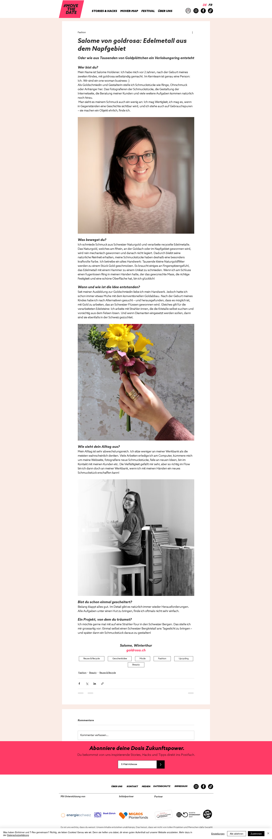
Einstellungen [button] (218, 833)
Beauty (136, 664)
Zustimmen (256, 833)
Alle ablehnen (236, 833)
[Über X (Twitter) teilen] (86, 683)
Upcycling (184, 658)
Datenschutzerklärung (18, 835)
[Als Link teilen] (102, 683)
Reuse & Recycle (91, 658)
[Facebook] (203, 10)
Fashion (162, 658)
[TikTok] (210, 10)
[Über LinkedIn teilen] (94, 683)
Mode (143, 658)
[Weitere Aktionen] (192, 32)
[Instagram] (195, 10)
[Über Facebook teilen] (79, 683)
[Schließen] (268, 833)
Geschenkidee (119, 658)
